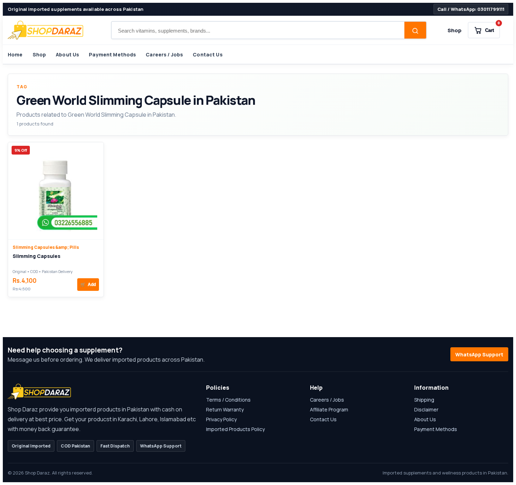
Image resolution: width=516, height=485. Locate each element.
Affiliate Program (329, 409)
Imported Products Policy (235, 429)
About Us (67, 54)
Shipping (424, 399)
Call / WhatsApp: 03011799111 (470, 9)
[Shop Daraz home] (45, 30)
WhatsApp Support (479, 354)
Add (88, 284)
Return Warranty (225, 409)
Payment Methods (112, 54)
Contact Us (207, 54)
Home (15, 54)
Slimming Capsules (36, 256)
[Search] (415, 31)
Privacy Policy (221, 419)
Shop (455, 30)
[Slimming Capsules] (56, 190)
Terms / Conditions (228, 399)
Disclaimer (426, 409)
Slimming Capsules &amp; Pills (46, 247)
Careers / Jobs (164, 54)
